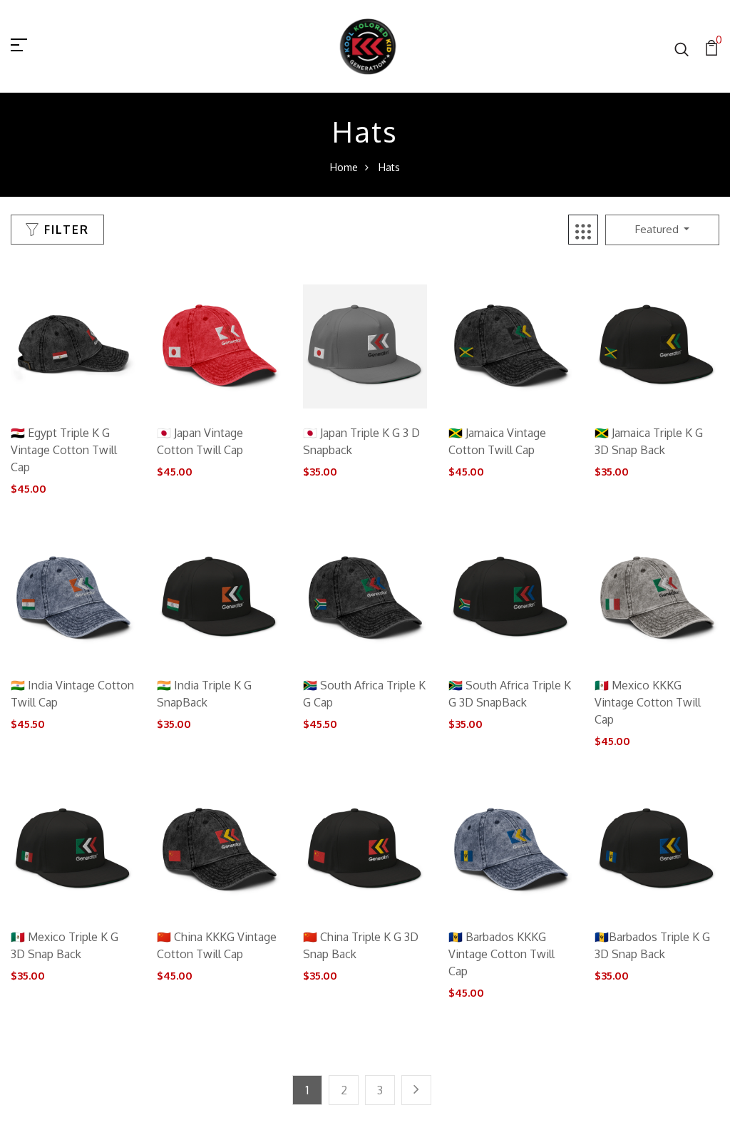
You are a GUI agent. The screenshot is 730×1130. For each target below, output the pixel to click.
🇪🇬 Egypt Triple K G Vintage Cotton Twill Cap (64, 450)
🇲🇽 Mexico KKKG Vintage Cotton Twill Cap (648, 702)
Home (344, 167)
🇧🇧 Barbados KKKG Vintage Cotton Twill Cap (501, 954)
